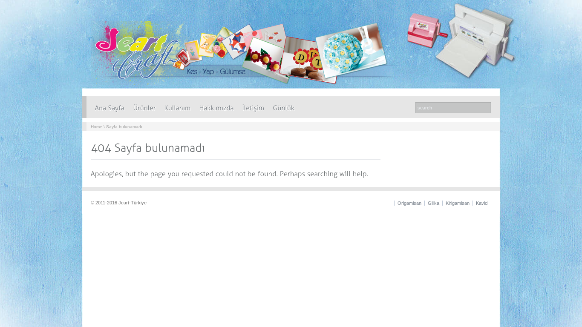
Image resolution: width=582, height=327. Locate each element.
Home (96, 126)
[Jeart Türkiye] (250, 83)
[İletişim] (253, 107)
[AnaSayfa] (110, 107)
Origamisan (409, 203)
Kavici (482, 203)
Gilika (433, 203)
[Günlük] (284, 107)
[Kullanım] (177, 107)
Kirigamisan (458, 203)
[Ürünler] (144, 107)
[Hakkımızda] (216, 107)
